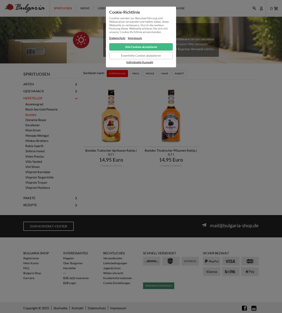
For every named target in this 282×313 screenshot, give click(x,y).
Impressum (135, 38)
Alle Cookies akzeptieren (141, 47)
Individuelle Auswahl (139, 62)
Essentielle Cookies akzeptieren (141, 55)
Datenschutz (117, 38)
